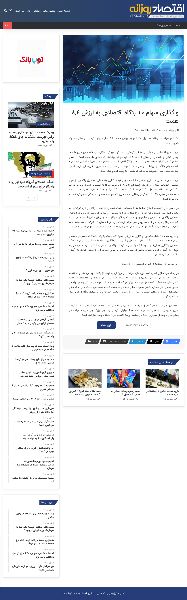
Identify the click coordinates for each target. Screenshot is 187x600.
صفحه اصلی (64, 11)
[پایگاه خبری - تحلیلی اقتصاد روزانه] (156, 11)
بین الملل (19, 11)
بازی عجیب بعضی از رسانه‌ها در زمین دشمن (35, 25)
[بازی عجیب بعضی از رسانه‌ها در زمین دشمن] (162, 378)
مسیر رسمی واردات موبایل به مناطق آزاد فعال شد (125, 393)
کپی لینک (106, 325)
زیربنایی (37, 11)
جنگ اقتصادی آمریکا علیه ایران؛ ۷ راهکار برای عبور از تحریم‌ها (31, 184)
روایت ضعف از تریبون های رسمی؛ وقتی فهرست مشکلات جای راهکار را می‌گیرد (31, 137)
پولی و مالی (49, 11)
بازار (28, 11)
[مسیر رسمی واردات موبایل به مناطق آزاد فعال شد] (123, 378)
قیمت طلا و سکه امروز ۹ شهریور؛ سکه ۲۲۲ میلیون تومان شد (85, 393)
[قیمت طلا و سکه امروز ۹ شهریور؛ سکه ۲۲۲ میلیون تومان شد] (85, 378)
